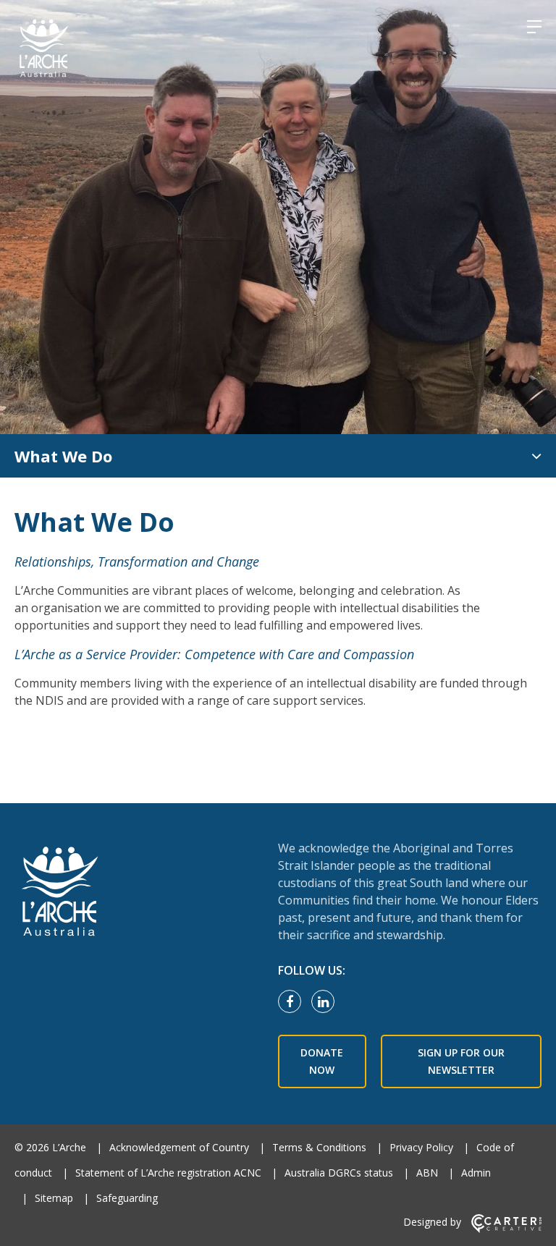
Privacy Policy (421, 1147)
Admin (476, 1172)
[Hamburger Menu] (534, 26)
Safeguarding (127, 1198)
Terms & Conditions (319, 1147)
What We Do (63, 456)
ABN (427, 1172)
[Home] (137, 892)
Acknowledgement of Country (179, 1147)
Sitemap (54, 1198)
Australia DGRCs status (339, 1172)
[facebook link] (293, 1002)
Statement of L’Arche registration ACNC (168, 1172)
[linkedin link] (326, 1002)
